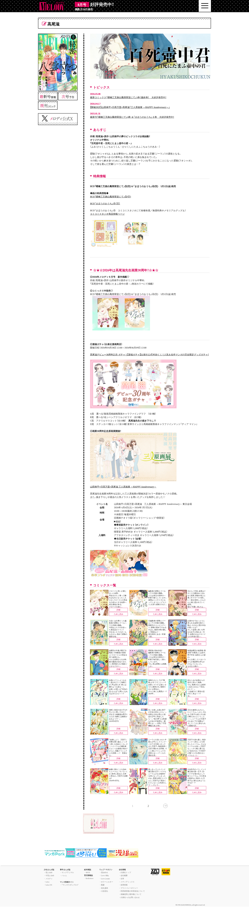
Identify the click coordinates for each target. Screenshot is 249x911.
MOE (88, 872)
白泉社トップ (126, 872)
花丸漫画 (104, 888)
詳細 (118, 609)
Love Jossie (105, 878)
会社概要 (124, 875)
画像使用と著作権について (131, 894)
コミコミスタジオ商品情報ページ (107, 213)
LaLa (47, 881)
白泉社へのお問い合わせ (130, 897)
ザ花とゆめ (50, 875)
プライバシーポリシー (129, 888)
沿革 (122, 878)
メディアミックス (127, 881)
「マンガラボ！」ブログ (70, 884)
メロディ (49, 878)
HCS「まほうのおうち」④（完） (105, 203)
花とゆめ (49, 872)
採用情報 (124, 884)
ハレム (64, 875)
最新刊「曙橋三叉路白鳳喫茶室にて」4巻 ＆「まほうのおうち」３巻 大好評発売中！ (132, 117)
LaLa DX (49, 884)
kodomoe (90, 878)
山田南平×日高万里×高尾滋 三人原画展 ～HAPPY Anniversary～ (123, 486)
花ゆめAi (104, 872)
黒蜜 (102, 884)
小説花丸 (104, 891)
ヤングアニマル (68, 872)
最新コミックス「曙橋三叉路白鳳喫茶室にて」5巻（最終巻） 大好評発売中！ (128, 97)
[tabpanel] (124, 823)
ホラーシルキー (107, 881)
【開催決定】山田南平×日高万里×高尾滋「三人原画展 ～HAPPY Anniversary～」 (130, 107)
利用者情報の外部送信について (133, 891)
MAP (118, 521)
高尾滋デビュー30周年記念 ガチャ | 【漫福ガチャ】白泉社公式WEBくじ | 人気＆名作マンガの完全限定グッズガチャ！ (149, 354)
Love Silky (105, 875)
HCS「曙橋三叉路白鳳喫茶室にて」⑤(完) (110, 196)
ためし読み (118, 614)
